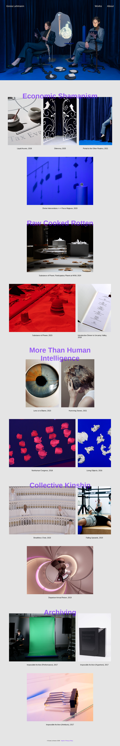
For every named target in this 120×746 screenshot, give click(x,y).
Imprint (63, 740)
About (110, 6)
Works (98, 6)
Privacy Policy (69, 740)
